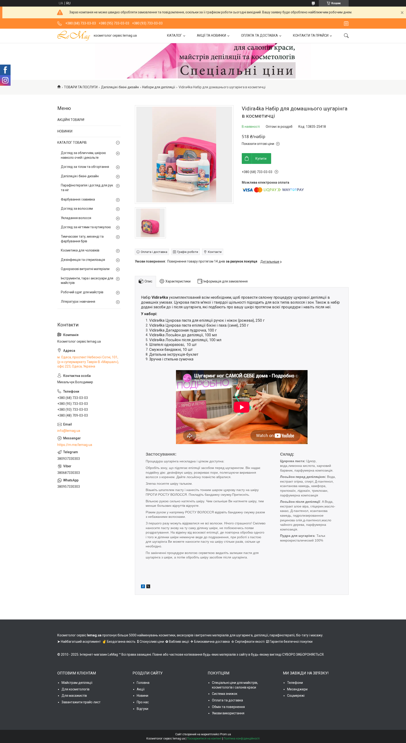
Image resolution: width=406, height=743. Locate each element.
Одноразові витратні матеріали (85, 269)
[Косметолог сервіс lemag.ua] (73, 36)
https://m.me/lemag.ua (74, 445)
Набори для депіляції (158, 87)
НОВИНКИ (64, 131)
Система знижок (224, 694)
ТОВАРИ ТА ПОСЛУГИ (81, 87)
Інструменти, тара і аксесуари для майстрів (87, 280)
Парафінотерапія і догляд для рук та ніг (87, 187)
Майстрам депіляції (77, 683)
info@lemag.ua (68, 431)
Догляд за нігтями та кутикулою (86, 227)
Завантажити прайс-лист (81, 702)
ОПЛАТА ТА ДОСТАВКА (259, 35)
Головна (143, 683)
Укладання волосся (76, 218)
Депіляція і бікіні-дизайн (120, 87)
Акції (140, 689)
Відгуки (142, 709)
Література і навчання (78, 301)
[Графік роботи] (346, 23)
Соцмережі (295, 695)
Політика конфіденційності (242, 738)
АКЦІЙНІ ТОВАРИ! (70, 120)
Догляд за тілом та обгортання (85, 167)
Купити (260, 158)
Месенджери (297, 689)
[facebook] (143, 587)
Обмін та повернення (228, 707)
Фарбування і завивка (78, 199)
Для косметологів (76, 689)
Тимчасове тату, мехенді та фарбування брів (82, 239)
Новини (142, 695)
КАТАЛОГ (174, 35)
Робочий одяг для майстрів (82, 292)
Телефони (295, 683)
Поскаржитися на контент (204, 738)
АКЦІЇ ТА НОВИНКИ (211, 35)
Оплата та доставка (227, 700)
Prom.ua (225, 734)
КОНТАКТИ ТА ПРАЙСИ (310, 35)
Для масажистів (74, 695)
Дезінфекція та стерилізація (83, 260)
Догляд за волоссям (77, 208)
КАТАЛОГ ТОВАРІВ (72, 142)
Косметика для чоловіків (80, 250)
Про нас (143, 702)
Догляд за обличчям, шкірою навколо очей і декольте (83, 155)
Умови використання (228, 713)
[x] (148, 587)
